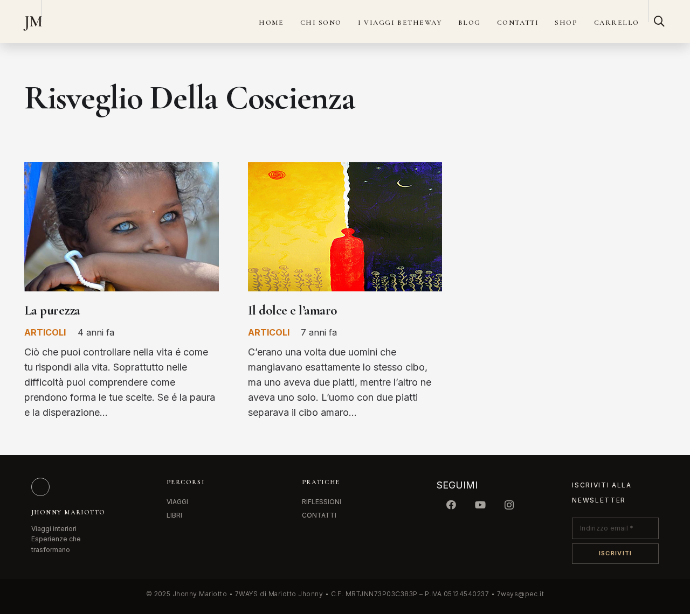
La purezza (52, 310)
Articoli (45, 332)
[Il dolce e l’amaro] (345, 169)
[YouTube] (480, 505)
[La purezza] (121, 169)
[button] (659, 21)
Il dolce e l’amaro (292, 310)
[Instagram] (509, 505)
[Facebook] (451, 505)
